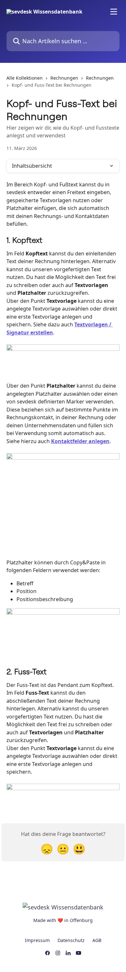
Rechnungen (64, 78)
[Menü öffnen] (114, 11)
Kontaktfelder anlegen (80, 441)
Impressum (37, 940)
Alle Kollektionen (24, 78)
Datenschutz (71, 940)
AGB (96, 940)
